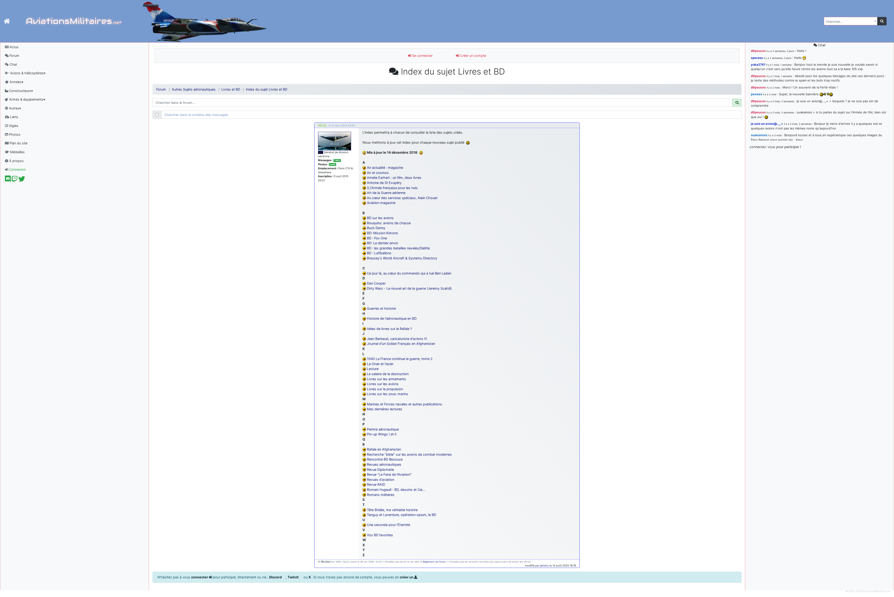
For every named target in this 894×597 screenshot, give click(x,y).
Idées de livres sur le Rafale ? (389, 329)
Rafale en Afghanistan (384, 449)
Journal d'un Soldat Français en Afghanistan (401, 344)
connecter (200, 577)
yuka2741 (758, 64)
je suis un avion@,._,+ (767, 124)
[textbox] (849, 21)
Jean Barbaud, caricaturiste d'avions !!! (397, 339)
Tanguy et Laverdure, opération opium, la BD (401, 515)
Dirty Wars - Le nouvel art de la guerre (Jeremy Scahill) (409, 288)
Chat (13, 64)
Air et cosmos (378, 173)
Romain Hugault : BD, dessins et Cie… (396, 490)
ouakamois (759, 135)
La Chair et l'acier (380, 364)
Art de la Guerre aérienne (386, 193)
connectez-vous (762, 147)
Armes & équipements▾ (26, 99)
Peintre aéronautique (383, 429)
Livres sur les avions (383, 384)
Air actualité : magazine (385, 168)
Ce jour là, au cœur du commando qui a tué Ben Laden (409, 273)
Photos (14, 134)
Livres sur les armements (386, 379)
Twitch (293, 577)
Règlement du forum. (434, 561)
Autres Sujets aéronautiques (194, 89)
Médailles (17, 152)
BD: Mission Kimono (382, 233)
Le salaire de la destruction (388, 374)
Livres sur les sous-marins (387, 394)
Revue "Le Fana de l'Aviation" (389, 474)
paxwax (756, 94)
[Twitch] (14, 180)
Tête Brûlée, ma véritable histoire (392, 510)
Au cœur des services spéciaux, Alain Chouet (402, 198)
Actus (14, 47)
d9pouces (758, 51)
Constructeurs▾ (20, 91)
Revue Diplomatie (380, 469)
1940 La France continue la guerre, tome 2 (400, 359)
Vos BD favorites (380, 535)
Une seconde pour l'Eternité (388, 525)
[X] (21, 180)
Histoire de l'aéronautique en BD (392, 318)
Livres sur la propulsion (385, 389)
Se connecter (422, 56)
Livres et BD (230, 89)
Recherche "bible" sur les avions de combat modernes (409, 454)
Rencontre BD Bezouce (385, 459)
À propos (16, 161)
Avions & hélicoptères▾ (27, 73)
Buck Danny (376, 228)
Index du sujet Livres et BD (266, 89)
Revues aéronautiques (384, 464)
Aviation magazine (381, 203)
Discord (275, 577)
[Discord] (8, 180)
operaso (757, 58)
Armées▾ (16, 82)
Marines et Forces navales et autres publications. (405, 404)
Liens (13, 117)
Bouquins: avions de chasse (389, 223)
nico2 (322, 125)
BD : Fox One (377, 238)
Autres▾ (14, 108)
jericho (544, 565)
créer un (407, 577)
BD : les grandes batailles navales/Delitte (398, 248)
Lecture (373, 369)
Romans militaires (380, 495)
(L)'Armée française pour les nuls (392, 188)
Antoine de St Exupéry (384, 183)
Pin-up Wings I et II (381, 434)
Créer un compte (472, 56)
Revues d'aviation (380, 480)
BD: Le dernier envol (382, 243)
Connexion (17, 169)
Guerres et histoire (381, 308)
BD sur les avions (380, 218)
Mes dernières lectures (384, 409)
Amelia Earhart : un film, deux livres (394, 178)
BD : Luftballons (379, 253)
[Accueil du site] (7, 21)
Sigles (13, 126)
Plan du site (18, 143)
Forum (14, 56)
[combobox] (850, 21)
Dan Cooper (376, 283)
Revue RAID (376, 484)
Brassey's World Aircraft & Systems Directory (402, 258)
